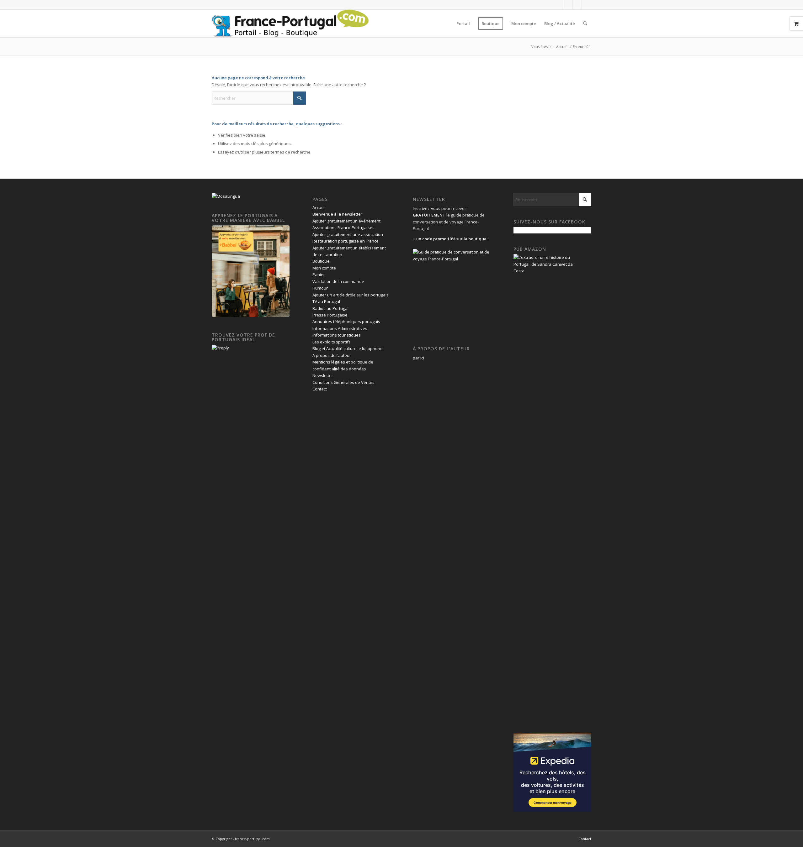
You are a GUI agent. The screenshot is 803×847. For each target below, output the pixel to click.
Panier (318, 274)
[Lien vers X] (567, 4)
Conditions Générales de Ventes (343, 382)
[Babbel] (251, 315)
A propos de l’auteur (331, 355)
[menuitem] (463, 23)
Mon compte (324, 268)
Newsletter (322, 375)
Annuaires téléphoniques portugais (346, 321)
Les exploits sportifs (331, 342)
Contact (319, 389)
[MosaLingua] (226, 196)
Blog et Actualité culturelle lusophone (347, 348)
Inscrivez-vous (426, 208)
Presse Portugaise (330, 315)
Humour (320, 288)
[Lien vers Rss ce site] (586, 4)
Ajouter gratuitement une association (347, 234)
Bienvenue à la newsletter (337, 214)
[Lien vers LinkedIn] (577, 4)
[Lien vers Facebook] (558, 4)
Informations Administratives (339, 328)
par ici (418, 358)
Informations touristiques (336, 335)
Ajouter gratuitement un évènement (346, 221)
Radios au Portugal (330, 308)
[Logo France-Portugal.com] (290, 23)
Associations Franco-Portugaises (343, 227)
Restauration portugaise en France (345, 241)
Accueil (319, 207)
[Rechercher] (585, 23)
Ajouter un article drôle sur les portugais (350, 295)
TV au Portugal (326, 301)
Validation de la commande (338, 281)
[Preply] (220, 348)
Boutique (321, 261)
